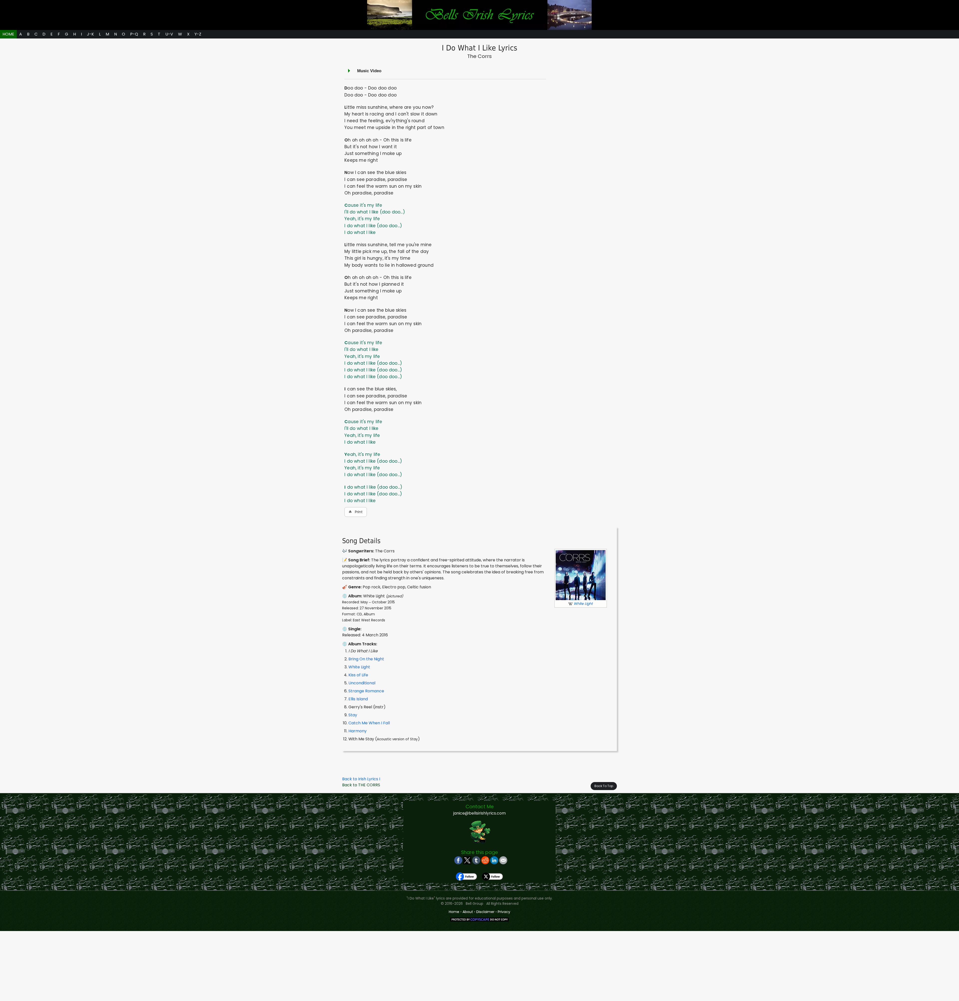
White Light (359, 667)
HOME (8, 34)
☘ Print (356, 511)
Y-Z (198, 34)
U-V (169, 34)
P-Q (134, 34)
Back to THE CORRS (361, 785)
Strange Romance (366, 691)
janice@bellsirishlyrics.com (479, 813)
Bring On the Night (366, 659)
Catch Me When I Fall (369, 723)
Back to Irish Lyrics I (361, 779)
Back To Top (603, 786)
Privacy (504, 911)
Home (454, 911)
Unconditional (361, 683)
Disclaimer (485, 911)
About (468, 911)
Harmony (357, 731)
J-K (90, 34)
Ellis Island (358, 699)
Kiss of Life (358, 675)
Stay (352, 715)
